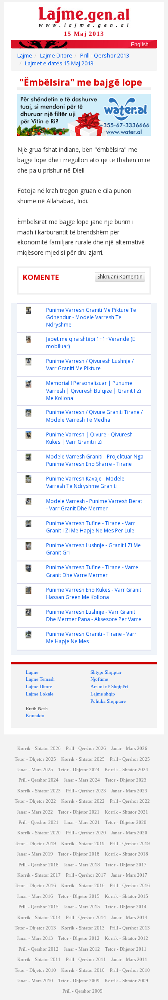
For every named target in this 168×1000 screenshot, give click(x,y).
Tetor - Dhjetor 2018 (79, 854)
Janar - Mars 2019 (35, 854)
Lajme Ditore (56, 55)
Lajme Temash (40, 679)
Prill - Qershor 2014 (86, 917)
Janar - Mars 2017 (129, 875)
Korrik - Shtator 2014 (39, 917)
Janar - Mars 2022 (35, 812)
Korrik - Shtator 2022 (83, 801)
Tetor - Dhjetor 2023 (125, 780)
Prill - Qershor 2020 (86, 832)
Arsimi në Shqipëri (109, 686)
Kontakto (35, 715)
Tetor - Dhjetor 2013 (35, 928)
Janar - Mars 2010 (35, 980)
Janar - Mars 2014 (129, 917)
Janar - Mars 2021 (82, 822)
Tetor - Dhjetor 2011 (125, 949)
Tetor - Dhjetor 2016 (35, 885)
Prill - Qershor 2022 (130, 801)
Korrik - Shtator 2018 (126, 854)
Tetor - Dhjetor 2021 (79, 812)
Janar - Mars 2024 (82, 780)
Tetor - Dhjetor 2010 (35, 970)
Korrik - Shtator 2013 (83, 928)
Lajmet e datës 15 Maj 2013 (59, 63)
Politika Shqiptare (108, 701)
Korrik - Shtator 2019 (83, 843)
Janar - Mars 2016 (35, 896)
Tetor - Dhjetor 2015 (79, 896)
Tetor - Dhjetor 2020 (125, 822)
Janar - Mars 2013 (35, 938)
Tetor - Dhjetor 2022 (35, 801)
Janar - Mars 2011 (129, 959)
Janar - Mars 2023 (129, 790)
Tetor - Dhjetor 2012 (79, 938)
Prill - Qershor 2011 (86, 959)
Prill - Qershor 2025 (130, 759)
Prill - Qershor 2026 (86, 748)
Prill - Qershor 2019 (130, 843)
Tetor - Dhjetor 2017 (125, 864)
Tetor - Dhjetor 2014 (125, 906)
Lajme (24, 55)
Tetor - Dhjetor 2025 (35, 759)
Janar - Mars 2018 (82, 864)
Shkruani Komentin (120, 276)
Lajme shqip (102, 693)
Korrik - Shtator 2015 (126, 896)
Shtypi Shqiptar (105, 672)
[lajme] (84, 17)
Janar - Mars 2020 (129, 832)
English (140, 45)
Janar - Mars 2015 (82, 906)
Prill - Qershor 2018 (39, 864)
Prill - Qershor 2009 (82, 991)
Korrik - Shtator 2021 (126, 812)
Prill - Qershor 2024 (39, 780)
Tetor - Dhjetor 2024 (79, 769)
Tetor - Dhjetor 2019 (35, 843)
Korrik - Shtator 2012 (126, 938)
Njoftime (99, 679)
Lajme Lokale (39, 693)
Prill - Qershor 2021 (39, 822)
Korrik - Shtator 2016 (83, 885)
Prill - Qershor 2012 (39, 949)
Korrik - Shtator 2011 (39, 959)
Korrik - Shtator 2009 (126, 980)
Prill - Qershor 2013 (104, 55)
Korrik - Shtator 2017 (39, 875)
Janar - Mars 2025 (35, 769)
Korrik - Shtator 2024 (126, 769)
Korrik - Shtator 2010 (83, 970)
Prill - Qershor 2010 (130, 970)
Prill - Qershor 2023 (86, 790)
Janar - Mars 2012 (82, 949)
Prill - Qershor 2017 (86, 875)
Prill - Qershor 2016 (130, 885)
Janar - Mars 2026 (129, 748)
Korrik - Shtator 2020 (39, 832)
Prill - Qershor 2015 (39, 906)
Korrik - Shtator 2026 (39, 748)
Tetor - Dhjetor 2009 (79, 980)
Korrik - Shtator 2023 (39, 790)
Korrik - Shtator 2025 (83, 759)
